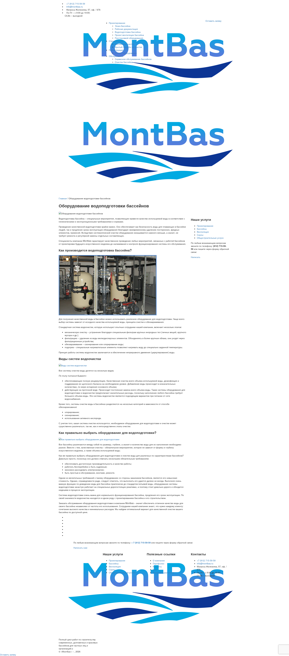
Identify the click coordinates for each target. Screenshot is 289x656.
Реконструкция (116, 49)
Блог (155, 569)
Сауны (200, 234)
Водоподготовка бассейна (128, 31)
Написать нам (80, 547)
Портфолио (158, 563)
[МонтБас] (150, 593)
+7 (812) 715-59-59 (75, 3)
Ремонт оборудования (126, 52)
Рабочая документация (126, 28)
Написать (195, 257)
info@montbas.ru (74, 6)
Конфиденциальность (163, 572)
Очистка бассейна (124, 62)
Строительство (116, 40)
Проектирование (117, 22)
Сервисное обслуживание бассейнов (133, 58)
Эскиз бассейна (122, 25)
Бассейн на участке (124, 43)
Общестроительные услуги (210, 237)
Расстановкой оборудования (129, 37)
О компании (159, 560)
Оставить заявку (213, 20)
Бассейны (202, 228)
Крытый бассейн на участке (128, 46)
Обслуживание (116, 55)
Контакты (157, 566)
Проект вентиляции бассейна (129, 34)
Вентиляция (203, 231)
